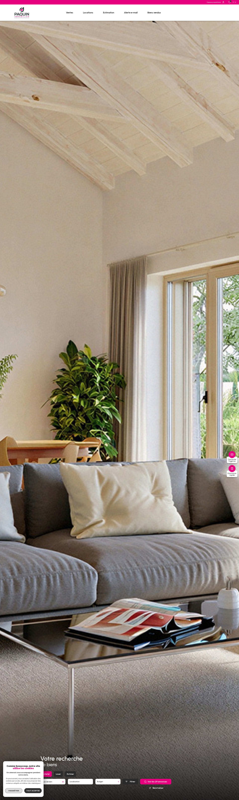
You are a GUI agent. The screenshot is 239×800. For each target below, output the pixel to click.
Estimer (70, 774)
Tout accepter (33, 791)
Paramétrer (13, 791)
